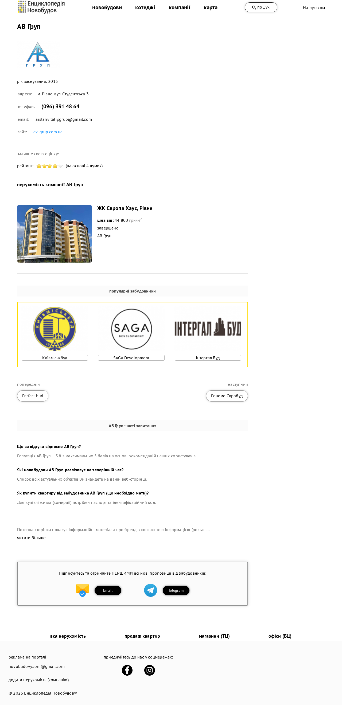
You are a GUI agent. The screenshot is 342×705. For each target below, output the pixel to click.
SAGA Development (131, 357)
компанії (180, 7)
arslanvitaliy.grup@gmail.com (64, 119)
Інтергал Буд (208, 357)
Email (107, 590)
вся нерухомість (68, 636)
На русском (314, 7)
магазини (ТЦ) (214, 636)
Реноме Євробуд (227, 395)
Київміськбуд (54, 357)
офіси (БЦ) (280, 636)
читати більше (31, 538)
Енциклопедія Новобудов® (50, 693)
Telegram (176, 590)
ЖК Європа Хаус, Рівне (124, 208)
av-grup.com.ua (48, 131)
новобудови (107, 7)
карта (210, 7)
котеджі (145, 7)
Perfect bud (32, 395)
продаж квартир (142, 636)
